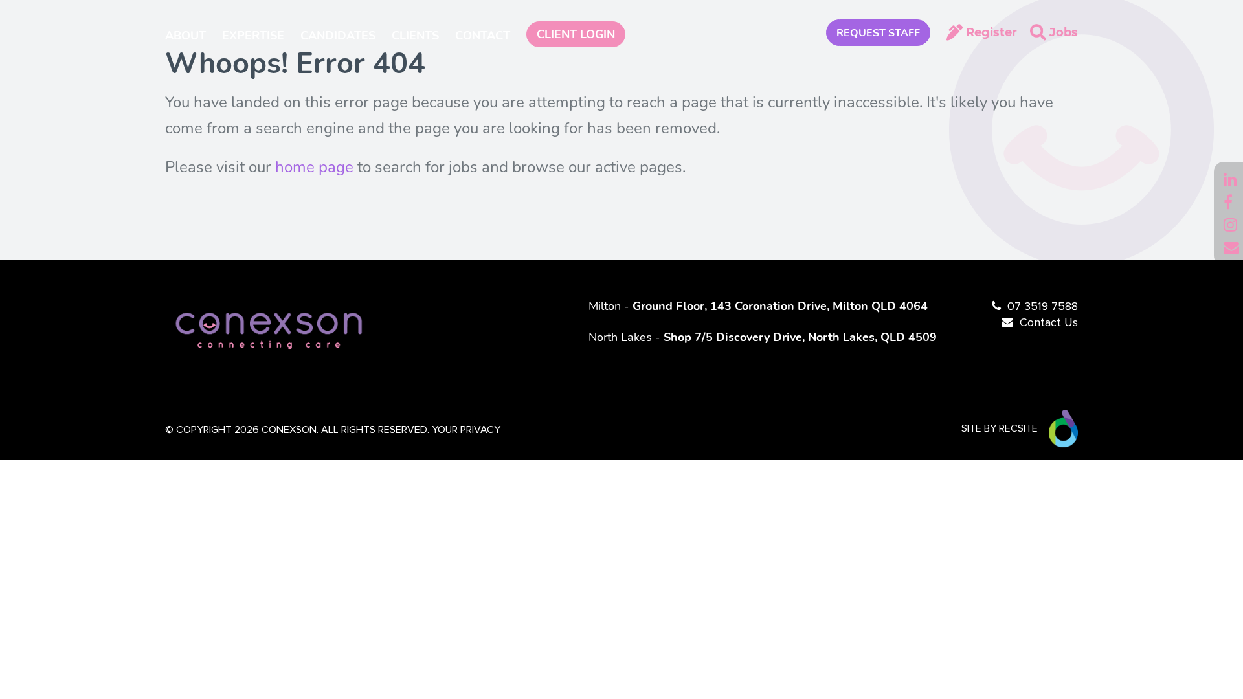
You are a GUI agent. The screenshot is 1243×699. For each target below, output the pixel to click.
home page (314, 167)
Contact (482, 35)
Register (991, 32)
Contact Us (1049, 323)
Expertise (253, 35)
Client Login (576, 34)
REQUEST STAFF (878, 33)
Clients (415, 35)
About (185, 35)
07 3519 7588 (1042, 307)
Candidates (337, 35)
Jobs (1063, 32)
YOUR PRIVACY (466, 430)
